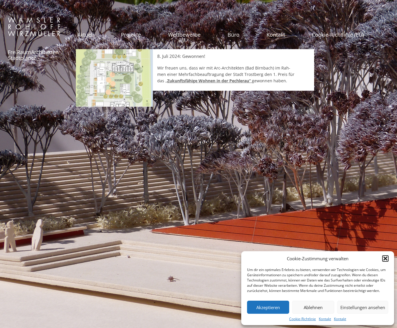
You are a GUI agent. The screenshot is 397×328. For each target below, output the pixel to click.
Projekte (131, 34)
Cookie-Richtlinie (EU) (338, 34)
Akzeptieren (268, 307)
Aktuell (85, 34)
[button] (385, 258)
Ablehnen (313, 307)
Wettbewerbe (184, 34)
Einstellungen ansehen (362, 307)
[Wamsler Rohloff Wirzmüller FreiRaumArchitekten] (34, 28)
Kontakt (325, 318)
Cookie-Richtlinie (302, 318)
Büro (233, 34)
